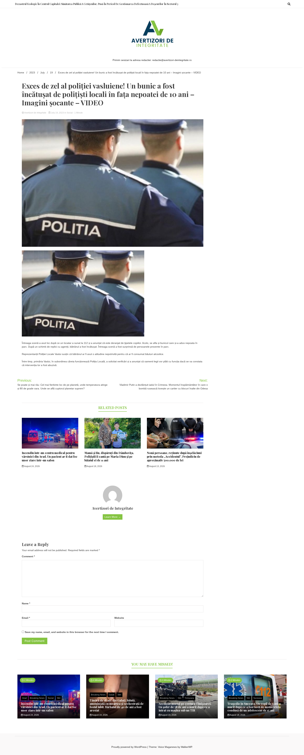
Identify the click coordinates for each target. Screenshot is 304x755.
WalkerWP (186, 747)
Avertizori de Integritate (35, 113)
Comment (28, 556)
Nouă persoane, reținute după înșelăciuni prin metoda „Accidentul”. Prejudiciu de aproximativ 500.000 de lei (174, 456)
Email (26, 617)
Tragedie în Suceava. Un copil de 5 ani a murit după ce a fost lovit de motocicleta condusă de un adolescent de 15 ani (254, 707)
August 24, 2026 (32, 466)
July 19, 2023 (57, 113)
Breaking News (37, 698)
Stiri (59, 698)
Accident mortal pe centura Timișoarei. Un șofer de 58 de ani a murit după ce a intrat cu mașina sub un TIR (185, 707)
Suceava (257, 698)
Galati (111, 695)
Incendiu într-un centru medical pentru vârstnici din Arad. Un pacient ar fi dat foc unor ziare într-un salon (49, 456)
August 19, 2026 (100, 715)
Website (119, 617)
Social (70, 113)
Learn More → (112, 516)
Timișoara (189, 698)
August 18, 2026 (94, 466)
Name (26, 603)
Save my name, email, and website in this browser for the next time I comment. (72, 632)
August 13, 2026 (157, 466)
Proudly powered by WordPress (129, 747)
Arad (24, 698)
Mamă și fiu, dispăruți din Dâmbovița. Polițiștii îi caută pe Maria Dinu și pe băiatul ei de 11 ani (109, 456)
